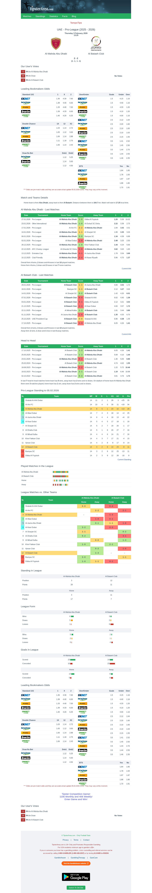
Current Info (126, 269)
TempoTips (76, 22)
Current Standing (124, 460)
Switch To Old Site (76, 888)
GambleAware (60, 858)
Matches (27, 16)
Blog (74, 16)
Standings (40, 16)
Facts (65, 16)
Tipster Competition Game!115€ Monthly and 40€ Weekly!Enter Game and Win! (76, 797)
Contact (86, 840)
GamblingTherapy (78, 858)
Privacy (66, 840)
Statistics (53, 16)
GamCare (94, 858)
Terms (76, 840)
